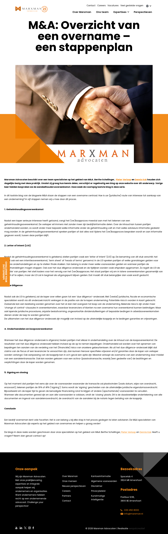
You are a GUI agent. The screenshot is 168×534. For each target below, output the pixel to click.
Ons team (102, 12)
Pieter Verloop (123, 179)
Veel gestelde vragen (131, 5)
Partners (66, 495)
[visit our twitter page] (26, 528)
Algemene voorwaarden (104, 481)
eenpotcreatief (137, 528)
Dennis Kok (141, 179)
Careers (101, 5)
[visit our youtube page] (17, 528)
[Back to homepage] (31, 9)
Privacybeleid (98, 491)
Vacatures (113, 5)
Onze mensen (69, 481)
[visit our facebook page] (35, 528)
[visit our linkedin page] (22, 528)
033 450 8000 (131, 510)
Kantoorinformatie (101, 476)
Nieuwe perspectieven (74, 486)
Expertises (120, 12)
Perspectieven (143, 12)
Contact (91, 5)
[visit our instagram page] (30, 528)
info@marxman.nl (133, 513)
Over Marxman (81, 12)
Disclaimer (96, 486)
